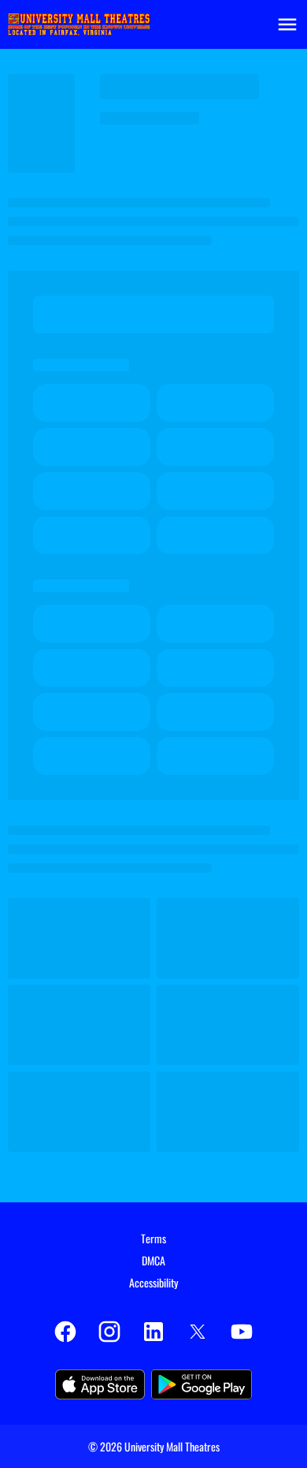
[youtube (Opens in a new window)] (241, 1331)
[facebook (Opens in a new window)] (65, 1331)
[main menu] (287, 24)
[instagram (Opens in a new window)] (109, 1331)
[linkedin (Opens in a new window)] (153, 1331)
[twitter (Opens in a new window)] (197, 1331)
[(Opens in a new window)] (100, 1384)
